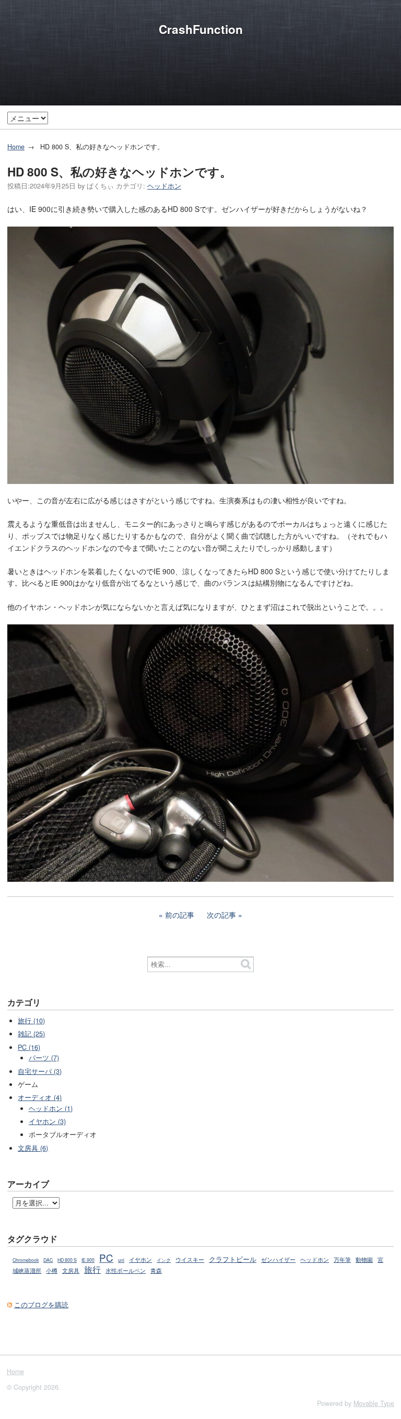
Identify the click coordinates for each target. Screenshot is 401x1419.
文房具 (70, 1270)
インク (164, 1260)
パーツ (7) (44, 1057)
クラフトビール (232, 1259)
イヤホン (140, 1259)
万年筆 (342, 1259)
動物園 (364, 1259)
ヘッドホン (164, 186)
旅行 (92, 1269)
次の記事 (221, 914)
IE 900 (88, 1260)
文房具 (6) (33, 1148)
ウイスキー (189, 1259)
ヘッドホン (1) (51, 1108)
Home (16, 146)
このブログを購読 (41, 1304)
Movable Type (373, 1403)
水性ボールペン (125, 1270)
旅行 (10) (31, 1020)
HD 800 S (67, 1260)
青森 (156, 1270)
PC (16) (29, 1047)
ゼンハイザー (278, 1259)
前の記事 (179, 914)
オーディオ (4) (40, 1097)
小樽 (51, 1270)
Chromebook (26, 1260)
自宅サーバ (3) (40, 1071)
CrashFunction (201, 29)
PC (106, 1257)
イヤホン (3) (47, 1121)
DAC (48, 1260)
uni (121, 1260)
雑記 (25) (31, 1033)
